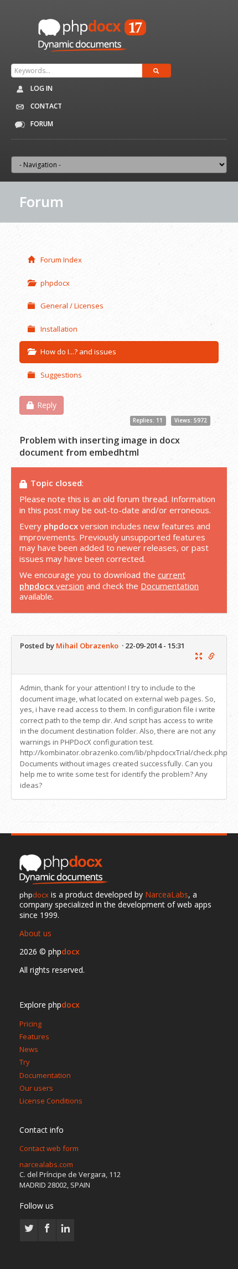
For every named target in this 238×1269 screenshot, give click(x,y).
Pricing (30, 1024)
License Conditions (50, 1101)
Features (34, 1036)
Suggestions (61, 375)
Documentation (170, 585)
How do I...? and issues (78, 352)
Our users (36, 1088)
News (28, 1049)
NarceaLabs (166, 894)
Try (24, 1062)
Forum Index (61, 260)
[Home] (66, 870)
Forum (41, 123)
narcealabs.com (46, 1164)
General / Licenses (72, 306)
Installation (58, 329)
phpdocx (55, 283)
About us (35, 933)
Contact (45, 106)
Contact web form (49, 1148)
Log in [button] (41, 88)
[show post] (198, 657)
